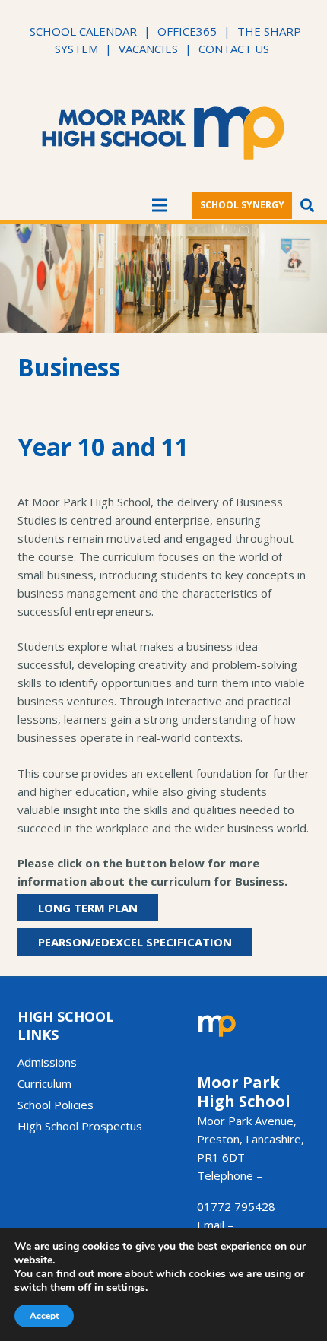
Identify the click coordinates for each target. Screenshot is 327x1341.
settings (125, 1288)
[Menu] (159, 205)
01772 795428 (236, 1206)
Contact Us (233, 48)
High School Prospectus (79, 1126)
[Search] (307, 205)
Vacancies (148, 48)
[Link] (163, 133)
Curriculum (44, 1083)
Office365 (187, 31)
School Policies (55, 1104)
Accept (44, 1316)
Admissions (47, 1062)
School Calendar (83, 31)
